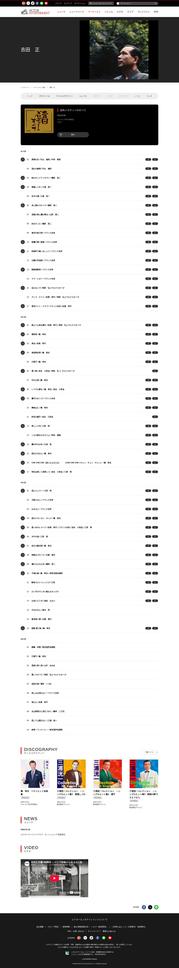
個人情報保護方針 (81, 927)
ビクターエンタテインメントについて (89, 919)
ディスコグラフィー (64, 96)
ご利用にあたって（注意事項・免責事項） (129, 927)
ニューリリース (76, 12)
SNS (156, 12)
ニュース (61, 12)
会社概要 (40, 927)
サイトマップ (93, 931)
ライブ (130, 12)
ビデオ (120, 12)
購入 (73, 135)
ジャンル (109, 12)
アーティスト (94, 12)
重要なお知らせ (109, 931)
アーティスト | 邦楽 (39, 87)
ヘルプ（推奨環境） (99, 927)
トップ (29, 96)
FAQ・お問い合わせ (75, 931)
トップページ (25, 87)
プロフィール (44, 96)
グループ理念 (53, 927)
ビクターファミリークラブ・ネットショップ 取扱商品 (43, 834)
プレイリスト (143, 12)
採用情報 (66, 927)
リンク (149, 96)
